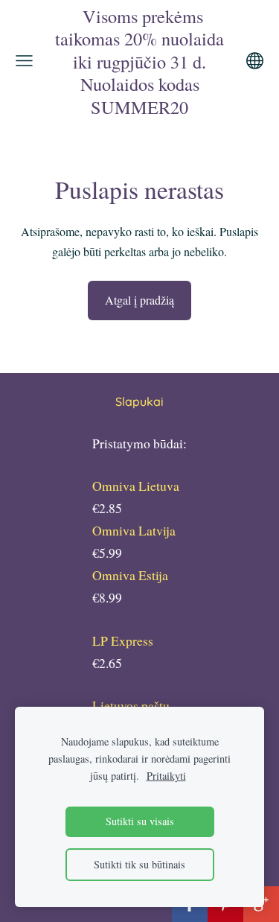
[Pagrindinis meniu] (24, 60)
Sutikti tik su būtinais (139, 864)
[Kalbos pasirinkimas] (254, 60)
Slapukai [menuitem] (139, 401)
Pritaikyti (166, 776)
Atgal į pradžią (139, 300)
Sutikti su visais (140, 821)
